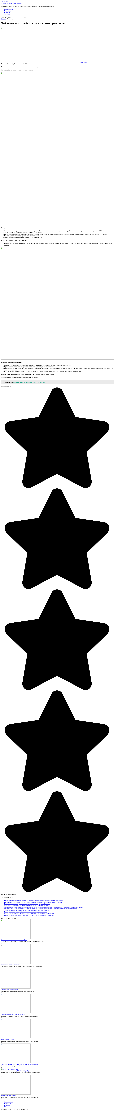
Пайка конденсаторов (7, 1039)
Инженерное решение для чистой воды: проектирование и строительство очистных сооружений (33, 900)
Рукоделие (7, 11)
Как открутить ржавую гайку (9, 989)
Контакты (7, 12)
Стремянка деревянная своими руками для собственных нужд (19, 1064)
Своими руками (83, 62)
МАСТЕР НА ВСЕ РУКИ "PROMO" (12, 3)
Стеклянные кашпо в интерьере (10, 965)
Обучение (7, 14)
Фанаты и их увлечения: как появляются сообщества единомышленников (26, 905)
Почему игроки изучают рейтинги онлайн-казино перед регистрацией (25, 912)
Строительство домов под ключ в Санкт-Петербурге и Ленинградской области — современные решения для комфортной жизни (43, 907)
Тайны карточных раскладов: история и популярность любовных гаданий (26, 910)
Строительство (8, 9)
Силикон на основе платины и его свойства (14, 940)
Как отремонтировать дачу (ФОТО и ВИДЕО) (15, 1071)
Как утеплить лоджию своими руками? (13, 1014)
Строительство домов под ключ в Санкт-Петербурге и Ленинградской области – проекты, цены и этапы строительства (40, 908)
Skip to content (5, 1)
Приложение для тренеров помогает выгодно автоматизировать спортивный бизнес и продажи (33, 902)
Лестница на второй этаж (8, 1095)
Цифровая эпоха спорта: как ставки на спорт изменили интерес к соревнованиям (29, 915)
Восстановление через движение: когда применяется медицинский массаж (27, 904)
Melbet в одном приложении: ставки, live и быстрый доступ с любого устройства (29, 913)
